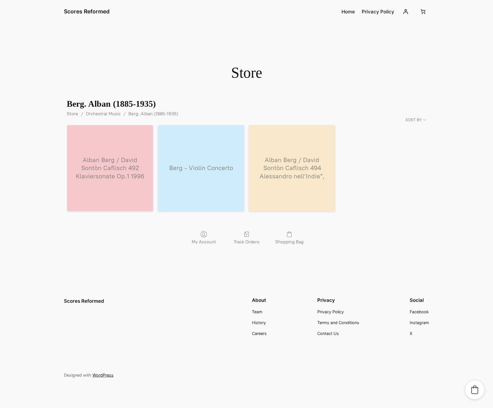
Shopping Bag (289, 242)
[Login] (406, 12)
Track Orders (246, 242)
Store (72, 113)
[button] (474, 389)
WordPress (103, 375)
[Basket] (423, 12)
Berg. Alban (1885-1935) (153, 113)
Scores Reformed (87, 11)
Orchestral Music (103, 113)
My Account (204, 242)
